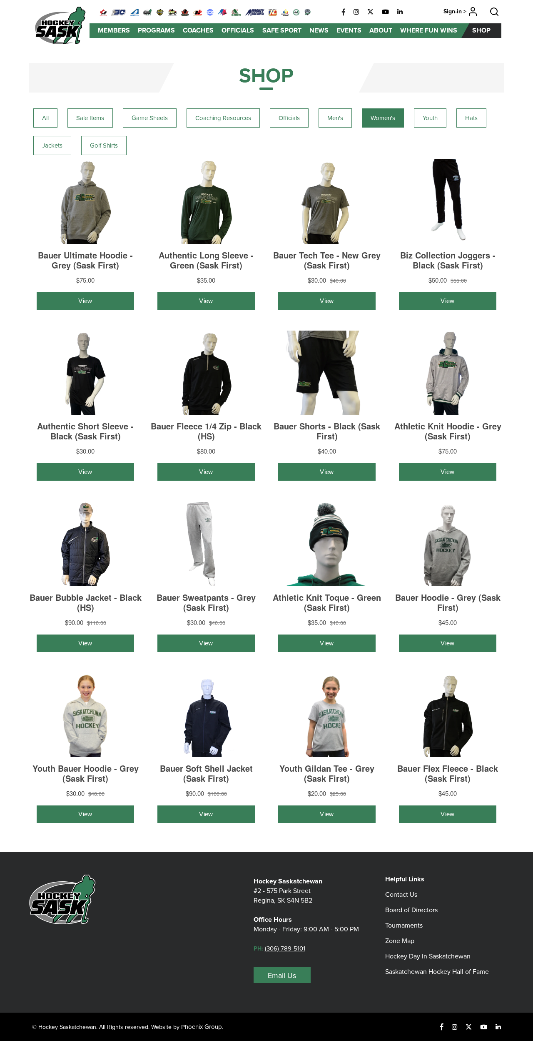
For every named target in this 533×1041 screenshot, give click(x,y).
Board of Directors (411, 909)
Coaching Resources (223, 117)
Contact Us (401, 894)
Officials (289, 117)
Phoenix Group (201, 1026)
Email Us (282, 975)
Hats (471, 117)
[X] (370, 12)
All (45, 117)
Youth (430, 117)
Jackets (52, 145)
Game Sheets (150, 117)
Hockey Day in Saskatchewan (428, 956)
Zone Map (399, 940)
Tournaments (404, 925)
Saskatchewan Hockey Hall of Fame (437, 971)
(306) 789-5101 (285, 948)
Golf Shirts (104, 145)
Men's (335, 117)
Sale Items (90, 117)
